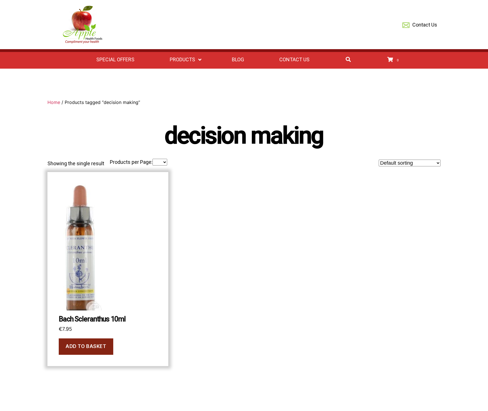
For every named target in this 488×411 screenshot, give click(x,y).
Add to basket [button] (86, 346)
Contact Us (424, 25)
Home (53, 102)
